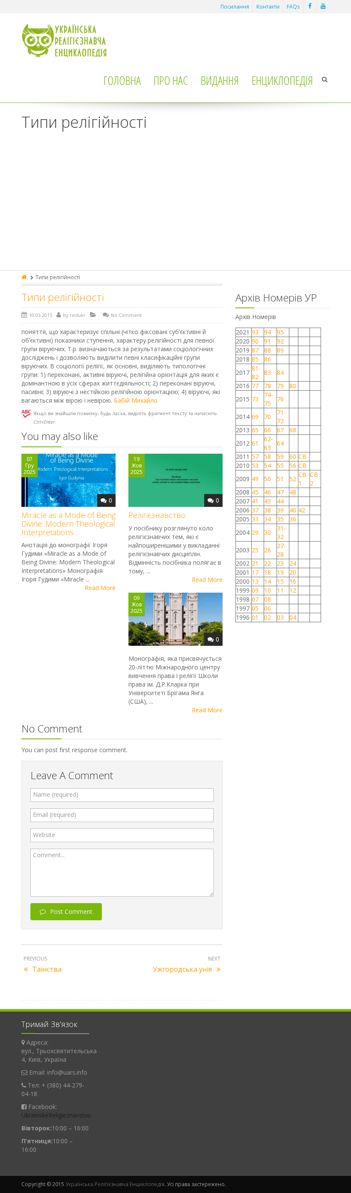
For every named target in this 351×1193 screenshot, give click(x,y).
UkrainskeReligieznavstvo (56, 1115)
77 (255, 386)
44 (280, 501)
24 (292, 563)
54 (267, 465)
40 (292, 510)
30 (267, 532)
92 (280, 341)
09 (255, 590)
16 (292, 581)
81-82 (256, 372)
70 (267, 417)
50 (267, 479)
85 (255, 359)
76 (280, 399)
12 (292, 590)
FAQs (293, 6)
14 (267, 581)
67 (280, 430)
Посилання (234, 6)
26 (267, 550)
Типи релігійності (62, 297)
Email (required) (54, 814)
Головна (122, 80)
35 (280, 519)
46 (267, 492)
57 (255, 456)
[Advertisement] (175, 206)
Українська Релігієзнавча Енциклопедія (114, 1184)
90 (255, 341)
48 (292, 492)
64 (280, 443)
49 (255, 479)
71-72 (281, 416)
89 (280, 350)
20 (292, 572)
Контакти (268, 6)
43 (267, 501)
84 (280, 372)
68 (292, 430)
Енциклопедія (282, 80)
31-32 (281, 532)
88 (267, 350)
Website (44, 835)
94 (267, 332)
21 (255, 563)
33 (255, 519)
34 (267, 519)
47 (280, 492)
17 (255, 572)
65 (255, 430)
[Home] (24, 277)
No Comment (126, 315)
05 (255, 608)
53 (255, 465)
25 (255, 550)
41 (255, 501)
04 (292, 617)
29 (255, 532)
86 (267, 359)
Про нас (171, 80)
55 (280, 465)
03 (280, 617)
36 (292, 519)
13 (255, 581)
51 (280, 479)
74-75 (268, 399)
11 (280, 590)
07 (255, 599)
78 (267, 386)
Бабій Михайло (136, 400)
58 (267, 456)
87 (255, 350)
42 (302, 510)
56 (292, 465)
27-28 (281, 550)
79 (280, 386)
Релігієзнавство (157, 515)
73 (255, 399)
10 (267, 590)
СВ (302, 456)
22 (267, 563)
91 (267, 341)
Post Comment (71, 911)
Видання (220, 80)
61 (255, 443)
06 (267, 608)
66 (267, 430)
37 (255, 510)
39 (280, 510)
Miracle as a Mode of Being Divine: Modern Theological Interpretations (68, 523)
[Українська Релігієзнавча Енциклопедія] (70, 40)
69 (255, 417)
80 (292, 386)
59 (280, 456)
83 (267, 372)
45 (255, 492)
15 (280, 581)
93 (255, 332)
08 (267, 599)
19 (280, 572)
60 (292, 456)
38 (267, 510)
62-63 (268, 443)
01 (255, 617)
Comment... (49, 855)
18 (267, 572)
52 (292, 479)
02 (267, 617)
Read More (100, 588)
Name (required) (55, 794)
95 (280, 332)
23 (280, 563)
